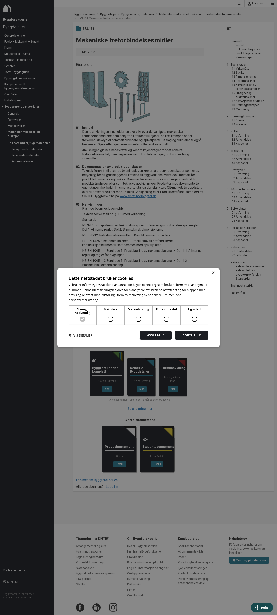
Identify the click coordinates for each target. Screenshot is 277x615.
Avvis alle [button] (155, 335)
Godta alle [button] (192, 335)
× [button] (213, 272)
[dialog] (138, 307)
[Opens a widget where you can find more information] (262, 608)
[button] (80, 335)
